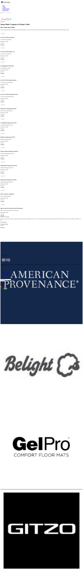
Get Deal (2, 44)
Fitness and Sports (6, 8)
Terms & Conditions (6, 272)
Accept (5, 288)
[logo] (5, 3)
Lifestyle (4, 7)
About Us (4, 271)
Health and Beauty (6, 9)
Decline (2, 288)
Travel (4, 6)
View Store (2, 21)
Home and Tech (5, 10)
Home (4, 5)
